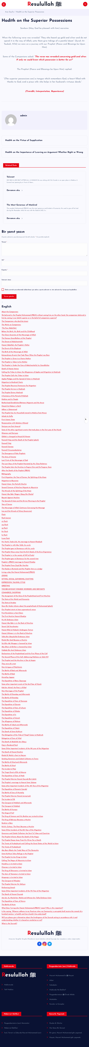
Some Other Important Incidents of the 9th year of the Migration (25, 748)
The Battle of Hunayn (9, 809)
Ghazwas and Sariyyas (10, 433)
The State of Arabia (9, 602)
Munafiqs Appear (8, 677)
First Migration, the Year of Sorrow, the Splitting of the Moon (24, 477)
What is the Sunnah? (9, 923)
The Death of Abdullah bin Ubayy (14, 742)
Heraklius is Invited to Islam (12, 864)
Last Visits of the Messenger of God (15, 460)
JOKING (5, 575)
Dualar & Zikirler (55, 1023)
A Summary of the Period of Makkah (15, 396)
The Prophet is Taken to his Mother (14, 362)
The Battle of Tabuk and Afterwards (15, 725)
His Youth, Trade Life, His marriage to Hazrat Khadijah (22, 542)
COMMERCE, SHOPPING (11, 592)
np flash (5, 528)
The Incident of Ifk (8, 799)
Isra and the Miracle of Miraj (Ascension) (17, 511)
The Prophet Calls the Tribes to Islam (15, 375)
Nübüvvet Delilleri (11, 1028)
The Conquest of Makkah (11, 806)
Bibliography (6, 474)
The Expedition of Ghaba (11, 711)
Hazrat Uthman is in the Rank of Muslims (17, 633)
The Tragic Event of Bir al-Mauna (14, 772)
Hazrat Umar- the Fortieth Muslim (14, 484)
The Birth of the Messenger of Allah (15, 352)
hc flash (4, 535)
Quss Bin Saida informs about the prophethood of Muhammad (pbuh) (27, 606)
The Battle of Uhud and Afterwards (14, 762)
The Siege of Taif (8, 813)
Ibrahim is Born (7, 823)
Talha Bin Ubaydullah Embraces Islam (16, 636)
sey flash (5, 524)
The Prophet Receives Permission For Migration (19, 385)
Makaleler (53, 999)
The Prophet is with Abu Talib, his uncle (16, 545)
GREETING (6, 586)
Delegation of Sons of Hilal (12, 738)
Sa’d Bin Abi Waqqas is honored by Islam (17, 643)
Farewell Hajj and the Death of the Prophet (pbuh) (20, 440)
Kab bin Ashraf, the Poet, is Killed (14, 687)
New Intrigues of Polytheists (12, 667)
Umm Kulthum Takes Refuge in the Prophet (17, 853)
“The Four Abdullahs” (9, 328)
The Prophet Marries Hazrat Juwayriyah (16, 796)
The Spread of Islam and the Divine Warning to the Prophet (23, 501)
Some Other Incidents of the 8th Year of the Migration (21, 830)
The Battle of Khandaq (10, 698)
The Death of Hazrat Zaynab (12, 894)
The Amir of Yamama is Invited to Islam (16, 874)
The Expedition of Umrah (11, 718)
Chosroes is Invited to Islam (12, 867)
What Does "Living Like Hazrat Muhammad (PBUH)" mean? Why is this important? (32, 908)
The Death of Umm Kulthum (12, 731)
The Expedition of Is (9, 714)
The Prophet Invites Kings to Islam (14, 857)
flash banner (6, 518)
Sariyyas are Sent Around (11, 426)
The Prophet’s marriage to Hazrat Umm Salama (19, 782)
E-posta (5, 270)
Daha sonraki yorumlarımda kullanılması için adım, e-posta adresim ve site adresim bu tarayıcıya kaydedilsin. (41, 289)
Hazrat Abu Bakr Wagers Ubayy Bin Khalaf (17, 494)
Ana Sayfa (9, 12)
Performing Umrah (8, 887)
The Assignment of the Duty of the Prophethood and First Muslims (26, 596)
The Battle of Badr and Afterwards (14, 670)
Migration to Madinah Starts (12, 382)
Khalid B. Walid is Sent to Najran (14, 755)
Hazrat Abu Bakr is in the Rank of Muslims (17, 623)
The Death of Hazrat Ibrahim (12, 752)
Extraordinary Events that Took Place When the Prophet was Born (26, 355)
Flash (4, 514)
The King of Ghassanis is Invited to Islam (17, 870)
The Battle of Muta (9, 904)
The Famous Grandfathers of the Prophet (17, 338)
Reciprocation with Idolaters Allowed (15, 423)
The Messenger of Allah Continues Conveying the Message (23, 508)
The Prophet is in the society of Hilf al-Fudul (18, 555)
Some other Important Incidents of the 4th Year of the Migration (25, 786)
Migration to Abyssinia (10, 480)
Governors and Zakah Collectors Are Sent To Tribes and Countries (26, 833)
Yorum (4, 242)
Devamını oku (14, 190)
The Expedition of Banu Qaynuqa (14, 681)
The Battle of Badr (8, 674)
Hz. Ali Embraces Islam (10, 620)
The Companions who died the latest (15, 321)
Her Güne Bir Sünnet (57, 1028)
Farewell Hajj (6, 443)
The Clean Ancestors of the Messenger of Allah (19, 335)
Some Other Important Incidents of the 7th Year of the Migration (25, 891)
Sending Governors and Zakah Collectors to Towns (20, 759)
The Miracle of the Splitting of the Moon (16, 491)
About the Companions (10, 312)
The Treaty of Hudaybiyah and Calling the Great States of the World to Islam (30, 843)
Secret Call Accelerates (10, 626)
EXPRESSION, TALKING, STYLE (13, 582)
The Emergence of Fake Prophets (13, 453)
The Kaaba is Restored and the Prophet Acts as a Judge (22, 569)
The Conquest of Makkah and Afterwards (17, 803)
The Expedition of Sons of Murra (13, 901)
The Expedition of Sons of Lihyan (14, 708)
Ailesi (51, 980)
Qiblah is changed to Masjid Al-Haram (16, 436)
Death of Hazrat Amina (10, 369)
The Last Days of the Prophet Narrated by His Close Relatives (24, 464)
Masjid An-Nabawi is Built (11, 406)
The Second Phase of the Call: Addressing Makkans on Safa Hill (25, 657)
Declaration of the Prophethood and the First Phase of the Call (25, 653)
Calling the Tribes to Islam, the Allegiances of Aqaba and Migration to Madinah (31, 372)
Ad (3, 260)
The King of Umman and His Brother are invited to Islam (22, 816)
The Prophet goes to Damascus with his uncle (18, 548)
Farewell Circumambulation (12, 450)
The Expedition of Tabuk (10, 728)
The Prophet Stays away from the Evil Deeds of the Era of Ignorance (27, 552)
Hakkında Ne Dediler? (57, 990)
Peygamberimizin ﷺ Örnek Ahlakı (62, 994)
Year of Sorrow (7, 504)
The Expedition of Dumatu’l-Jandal (14, 789)
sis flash (5, 521)
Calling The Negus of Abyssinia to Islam (16, 860)
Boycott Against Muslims (11, 497)
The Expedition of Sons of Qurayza (14, 701)
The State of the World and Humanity (15, 599)
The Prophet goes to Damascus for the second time (20, 558)
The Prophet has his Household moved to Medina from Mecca (24, 413)
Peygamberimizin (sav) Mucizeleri (16, 1023)
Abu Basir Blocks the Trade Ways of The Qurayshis (20, 850)
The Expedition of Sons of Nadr (13, 775)
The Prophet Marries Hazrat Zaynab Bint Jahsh (19, 779)
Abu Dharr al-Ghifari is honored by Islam (17, 647)
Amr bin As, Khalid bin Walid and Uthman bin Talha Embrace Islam (26, 898)
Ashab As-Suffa (7, 416)
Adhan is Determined (9, 409)
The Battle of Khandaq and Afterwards (16, 694)
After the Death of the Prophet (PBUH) (16, 470)
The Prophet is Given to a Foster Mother (16, 358)
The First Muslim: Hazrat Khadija (14, 616)
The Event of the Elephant (11, 348)
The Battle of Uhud (9, 765)
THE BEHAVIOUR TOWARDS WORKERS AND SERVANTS (23, 589)
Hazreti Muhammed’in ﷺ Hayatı (61, 975)
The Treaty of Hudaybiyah (11, 847)
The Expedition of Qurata (11, 704)
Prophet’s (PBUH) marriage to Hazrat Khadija (18, 562)
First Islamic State (8, 419)
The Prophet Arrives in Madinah (13, 389)
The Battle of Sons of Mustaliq (13, 792)
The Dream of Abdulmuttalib (12, 341)
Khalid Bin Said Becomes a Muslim (14, 640)
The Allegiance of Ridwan (11, 721)
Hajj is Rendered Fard (10, 745)
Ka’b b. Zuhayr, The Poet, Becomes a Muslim (18, 826)
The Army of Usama (9, 457)
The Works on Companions (11, 324)
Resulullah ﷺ (44, 933)
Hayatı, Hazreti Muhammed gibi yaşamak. (65, 1037)
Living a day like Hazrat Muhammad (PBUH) (18, 572)
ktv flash (5, 531)
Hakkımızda (8, 985)
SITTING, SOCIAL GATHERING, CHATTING (17, 579)
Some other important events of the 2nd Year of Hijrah (21, 684)
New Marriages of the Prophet (13, 691)
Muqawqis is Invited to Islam (12, 877)
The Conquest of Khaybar (11, 881)
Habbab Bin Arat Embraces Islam (14, 650)
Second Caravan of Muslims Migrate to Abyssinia (20, 487)
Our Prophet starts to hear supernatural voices (19, 609)
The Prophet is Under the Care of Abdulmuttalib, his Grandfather (25, 365)
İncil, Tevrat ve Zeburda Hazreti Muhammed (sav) (22, 1033)
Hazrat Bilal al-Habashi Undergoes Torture (17, 630)
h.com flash (6, 538)
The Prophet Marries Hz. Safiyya (13, 884)
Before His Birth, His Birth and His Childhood (18, 331)
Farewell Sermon (8, 446)
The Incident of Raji (9, 769)
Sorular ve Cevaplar (56, 1004)
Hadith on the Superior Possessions (30, 12)
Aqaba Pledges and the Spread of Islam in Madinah (21, 379)
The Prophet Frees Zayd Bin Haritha (15, 565)
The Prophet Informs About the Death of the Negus (20, 837)
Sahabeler (53, 985)
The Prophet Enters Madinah (12, 392)
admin (23, 116)
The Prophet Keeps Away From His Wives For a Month (21, 840)
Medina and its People (10, 399)
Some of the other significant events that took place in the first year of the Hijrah (31, 430)
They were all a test (9, 664)
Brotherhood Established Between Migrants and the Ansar (23, 402)
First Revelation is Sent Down (12, 613)
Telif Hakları (9, 989)
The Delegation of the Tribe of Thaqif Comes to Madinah (22, 735)
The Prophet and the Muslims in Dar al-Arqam (19, 660)
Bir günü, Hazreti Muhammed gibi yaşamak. (65, 1033)
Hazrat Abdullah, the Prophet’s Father (16, 345)
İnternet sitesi (6, 280)
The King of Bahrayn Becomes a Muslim (16, 820)
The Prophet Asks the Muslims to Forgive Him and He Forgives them (27, 467)
